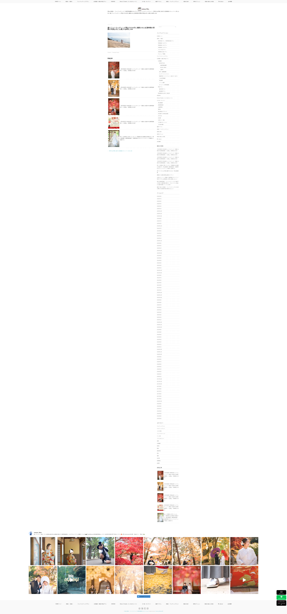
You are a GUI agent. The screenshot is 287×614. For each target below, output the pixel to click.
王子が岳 (160, 115)
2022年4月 (159, 262)
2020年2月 (159, 317)
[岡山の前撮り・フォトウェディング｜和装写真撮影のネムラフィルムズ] (143, 8)
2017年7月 (159, 391)
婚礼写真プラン (162, 89)
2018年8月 (159, 359)
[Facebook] (142, 608)
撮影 (158, 455)
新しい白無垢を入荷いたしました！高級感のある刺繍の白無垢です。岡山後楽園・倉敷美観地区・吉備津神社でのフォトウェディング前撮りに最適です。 (137, 138)
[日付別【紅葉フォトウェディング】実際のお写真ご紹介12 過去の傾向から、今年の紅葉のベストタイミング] (129, 580)
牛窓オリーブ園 (161, 120)
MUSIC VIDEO (163, 67)
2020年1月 (159, 319)
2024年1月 (159, 238)
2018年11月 (159, 351)
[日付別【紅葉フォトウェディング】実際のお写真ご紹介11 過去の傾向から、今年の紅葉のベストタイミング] (158, 580)
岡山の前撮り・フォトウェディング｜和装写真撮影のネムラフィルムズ (137, 611)
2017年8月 (159, 388)
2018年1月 (159, 376)
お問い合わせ (281, 593)
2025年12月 (159, 211)
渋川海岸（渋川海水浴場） (163, 113)
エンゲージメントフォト (164, 73)
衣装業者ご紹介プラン (162, 51)
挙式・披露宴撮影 (162, 71)
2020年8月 (159, 302)
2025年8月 (159, 218)
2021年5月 (159, 280)
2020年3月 (159, 314)
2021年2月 (159, 287)
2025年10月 (159, 216)
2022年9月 (159, 255)
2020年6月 (159, 307)
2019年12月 (159, 322)
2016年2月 (159, 413)
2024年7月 (159, 228)
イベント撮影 (162, 82)
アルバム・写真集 (161, 53)
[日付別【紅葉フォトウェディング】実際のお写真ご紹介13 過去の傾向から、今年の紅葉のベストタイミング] (43, 580)
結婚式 (158, 463)
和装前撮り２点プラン (162, 45)
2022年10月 (159, 253)
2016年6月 (159, 411)
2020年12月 (159, 292)
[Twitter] (145, 608)
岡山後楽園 (160, 102)
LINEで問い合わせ (281, 598)
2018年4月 (159, 369)
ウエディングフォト (161, 428)
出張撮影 (160, 60)
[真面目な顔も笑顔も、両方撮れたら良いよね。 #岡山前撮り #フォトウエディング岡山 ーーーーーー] (244, 580)
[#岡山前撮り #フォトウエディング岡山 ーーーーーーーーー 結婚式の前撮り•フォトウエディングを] (43, 551)
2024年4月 (159, 233)
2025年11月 (159, 213)
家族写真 (159, 450)
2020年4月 (159, 312)
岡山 (158, 453)
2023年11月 (159, 240)
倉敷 (158, 440)
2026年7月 (159, 198)
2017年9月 (159, 386)
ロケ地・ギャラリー (146, 1)
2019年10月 (159, 327)
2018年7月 (159, 361)
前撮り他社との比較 (209, 1)
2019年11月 (159, 324)
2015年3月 (159, 418)
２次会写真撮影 (162, 78)
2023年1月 (159, 248)
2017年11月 (159, 381)
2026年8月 (159, 196)
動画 (158, 448)
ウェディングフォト (161, 426)
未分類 (158, 458)
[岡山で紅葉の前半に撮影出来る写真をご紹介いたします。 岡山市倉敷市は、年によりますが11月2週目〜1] (100, 580)
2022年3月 (159, 265)
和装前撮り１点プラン (162, 43)
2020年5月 (159, 309)
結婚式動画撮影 (163, 65)
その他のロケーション (162, 122)
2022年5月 (159, 260)
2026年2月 (159, 206)
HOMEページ (58, 1)
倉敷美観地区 (160, 104)
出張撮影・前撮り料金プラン (100, 1)
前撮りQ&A (186, 1)
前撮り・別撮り (69, 1)
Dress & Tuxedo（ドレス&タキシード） (128, 1)
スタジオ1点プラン (162, 49)
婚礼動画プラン (162, 91)
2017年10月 (159, 383)
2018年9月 (159, 356)
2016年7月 (159, 408)
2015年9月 (159, 416)
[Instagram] (140, 608)
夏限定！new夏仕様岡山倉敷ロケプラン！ (165, 175)
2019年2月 (159, 344)
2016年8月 (159, 406)
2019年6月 (159, 334)
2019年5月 (159, 337)
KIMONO (113, 1)
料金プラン (160, 86)
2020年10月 (159, 297)
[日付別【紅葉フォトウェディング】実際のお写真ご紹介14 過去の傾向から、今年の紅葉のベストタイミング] (244, 551)
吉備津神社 (160, 107)
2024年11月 (159, 225)
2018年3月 (159, 371)
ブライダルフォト (160, 438)
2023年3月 (159, 245)
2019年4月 (159, 339)
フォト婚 (159, 436)
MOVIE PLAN (162, 63)
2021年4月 (159, 282)
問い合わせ (220, 1)
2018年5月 (159, 366)
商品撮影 (161, 80)
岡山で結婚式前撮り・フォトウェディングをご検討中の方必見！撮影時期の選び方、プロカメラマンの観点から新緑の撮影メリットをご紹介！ (167, 183)
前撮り (158, 445)
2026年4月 (159, 203)
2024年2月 (159, 235)
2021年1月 (159, 290)
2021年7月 (159, 277)
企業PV (161, 69)
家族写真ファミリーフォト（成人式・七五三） (168, 76)
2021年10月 (159, 272)
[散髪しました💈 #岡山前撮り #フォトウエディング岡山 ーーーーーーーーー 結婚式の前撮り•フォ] (100, 551)
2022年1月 (159, 267)
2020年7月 (159, 304)
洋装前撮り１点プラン (162, 47)
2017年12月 (159, 379)
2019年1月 (159, 346)
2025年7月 (159, 221)
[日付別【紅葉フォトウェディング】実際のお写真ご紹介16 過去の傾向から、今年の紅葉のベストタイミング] (187, 551)
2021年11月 (159, 270)
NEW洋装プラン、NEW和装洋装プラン (166, 40)
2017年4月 (159, 398)
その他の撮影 (160, 124)
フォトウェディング (161, 433)
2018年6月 (159, 364)
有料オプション (196, 1)
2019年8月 (159, 332)
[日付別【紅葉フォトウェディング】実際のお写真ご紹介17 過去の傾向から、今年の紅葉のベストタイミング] (158, 551)
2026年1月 (159, 208)
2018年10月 (159, 354)
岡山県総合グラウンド (162, 111)
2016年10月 (159, 401)
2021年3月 (159, 285)
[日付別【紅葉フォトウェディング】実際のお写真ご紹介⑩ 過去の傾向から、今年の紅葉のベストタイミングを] (187, 580)
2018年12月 (159, 349)
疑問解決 (159, 460)
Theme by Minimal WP (159, 611)
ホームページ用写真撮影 (164, 84)
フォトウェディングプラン (83, 1)
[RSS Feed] (147, 608)
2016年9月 (159, 403)
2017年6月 (159, 393)
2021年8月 (159, 275)
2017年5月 (159, 396)
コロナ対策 (159, 431)
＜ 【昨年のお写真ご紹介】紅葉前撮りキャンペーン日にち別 (120, 150)
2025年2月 (159, 223)
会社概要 (230, 1)
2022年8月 (159, 258)
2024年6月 (159, 230)
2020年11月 (159, 295)
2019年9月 (159, 329)
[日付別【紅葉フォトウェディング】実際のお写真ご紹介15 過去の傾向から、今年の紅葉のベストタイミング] (215, 551)
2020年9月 (159, 300)
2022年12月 (159, 250)
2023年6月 (159, 243)
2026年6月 (159, 201)
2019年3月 (159, 341)
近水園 (159, 118)
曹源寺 (159, 109)
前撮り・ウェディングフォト (172, 1)
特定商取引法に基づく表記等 (164, 93)
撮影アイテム (158, 1)
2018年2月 (159, 374)
